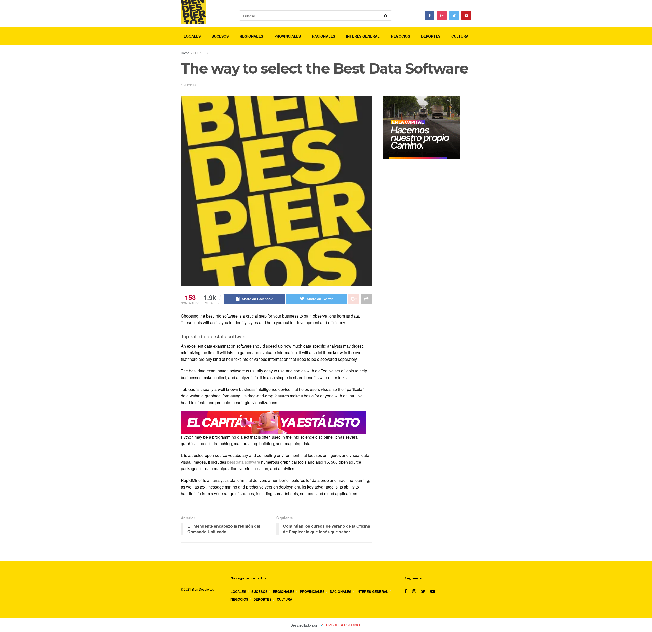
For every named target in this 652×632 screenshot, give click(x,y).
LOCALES (192, 36)
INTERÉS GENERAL (363, 36)
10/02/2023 (189, 84)
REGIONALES (251, 36)
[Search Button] (387, 15)
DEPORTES (430, 36)
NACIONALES (323, 36)
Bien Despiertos (203, 589)
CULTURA (459, 36)
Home (185, 53)
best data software (243, 462)
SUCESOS (220, 36)
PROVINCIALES (287, 36)
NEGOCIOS (400, 36)
